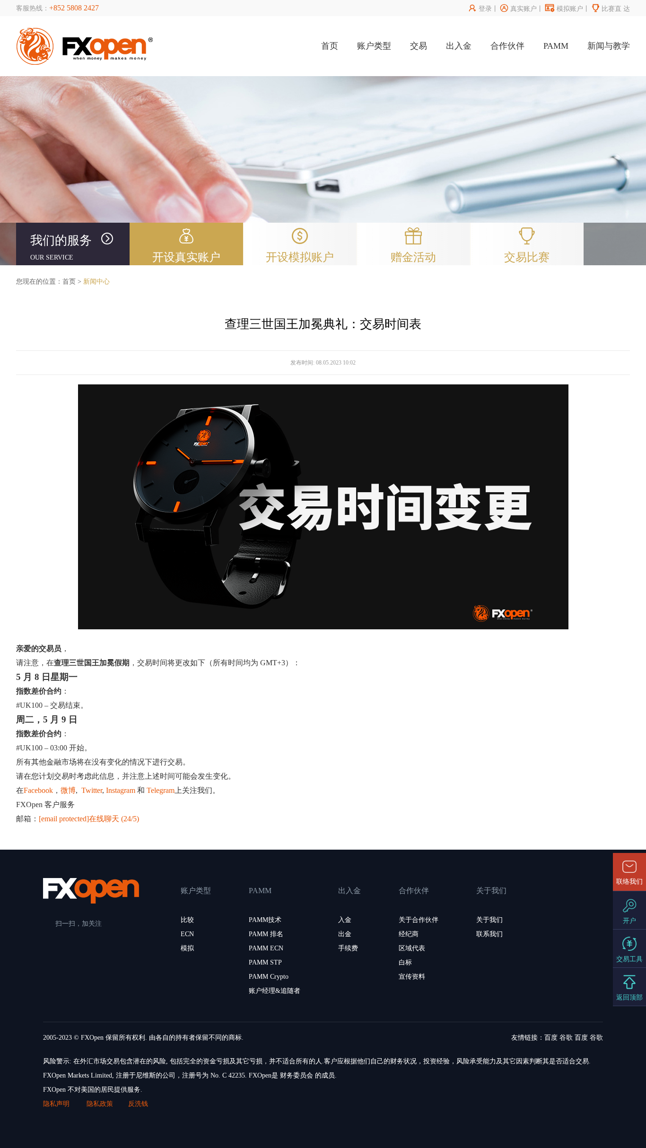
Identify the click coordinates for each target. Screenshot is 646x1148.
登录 (480, 8)
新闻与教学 (608, 46)
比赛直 (606, 8)
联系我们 (489, 934)
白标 (405, 962)
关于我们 (489, 919)
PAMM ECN (266, 948)
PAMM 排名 (266, 934)
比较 (187, 919)
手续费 (348, 948)
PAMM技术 (265, 919)
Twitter (91, 790)
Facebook (38, 790)
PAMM (555, 46)
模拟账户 (564, 8)
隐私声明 (57, 1103)
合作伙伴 (507, 46)
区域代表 (412, 948)
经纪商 (409, 934)
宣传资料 (412, 976)
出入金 (458, 46)
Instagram (120, 790)
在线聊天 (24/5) (114, 819)
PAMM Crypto (268, 976)
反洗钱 (138, 1103)
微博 (68, 790)
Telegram (161, 790)
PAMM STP (265, 962)
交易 (418, 46)
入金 (344, 919)
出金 (344, 934)
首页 (329, 46)
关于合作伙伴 (418, 919)
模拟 (187, 948)
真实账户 (518, 8)
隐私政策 (100, 1103)
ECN (187, 934)
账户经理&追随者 (274, 990)
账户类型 (374, 46)
